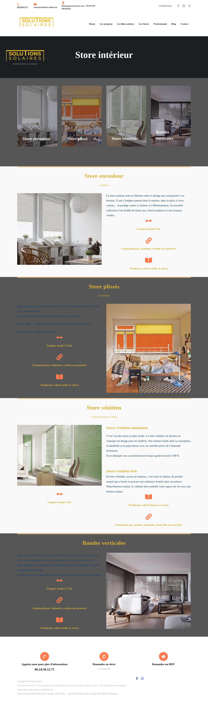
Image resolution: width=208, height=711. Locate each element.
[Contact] (104, 661)
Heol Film (60, 693)
